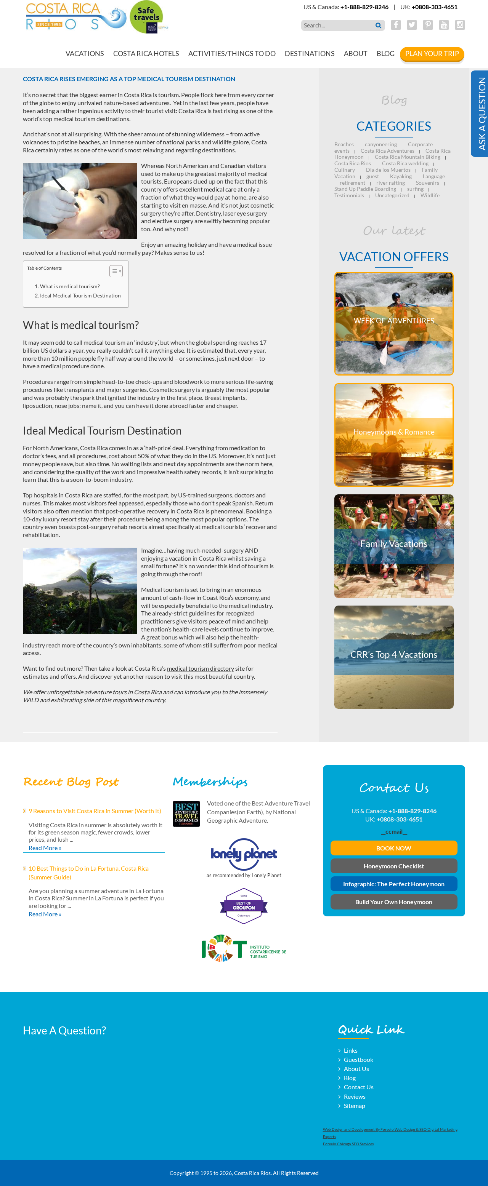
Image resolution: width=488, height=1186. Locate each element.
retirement (352, 182)
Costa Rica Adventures (387, 150)
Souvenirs (427, 182)
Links (351, 1050)
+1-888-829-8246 (364, 6)
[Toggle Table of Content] (112, 271)
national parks (181, 141)
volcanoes (36, 141)
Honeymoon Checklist (394, 866)
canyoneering (381, 144)
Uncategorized (392, 195)
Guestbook (358, 1059)
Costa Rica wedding (405, 163)
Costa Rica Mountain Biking (407, 156)
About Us (356, 1068)
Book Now (393, 848)
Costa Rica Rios (352, 163)
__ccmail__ (394, 831)
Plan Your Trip (432, 53)
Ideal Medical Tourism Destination (80, 295)
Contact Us (359, 1086)
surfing (415, 188)
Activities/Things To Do (232, 53)
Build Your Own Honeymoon (393, 901)
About (356, 53)
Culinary (344, 169)
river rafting (390, 182)
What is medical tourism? (70, 286)
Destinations (310, 53)
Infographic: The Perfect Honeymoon (394, 883)
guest (372, 176)
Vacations (85, 53)
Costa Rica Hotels (146, 53)
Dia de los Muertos (388, 169)
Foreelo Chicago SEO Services (348, 1143)
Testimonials (349, 195)
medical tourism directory (200, 668)
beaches (89, 141)
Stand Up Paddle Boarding (365, 188)
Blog (386, 53)
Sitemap (354, 1105)
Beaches (344, 144)
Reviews (355, 1096)
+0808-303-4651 (435, 6)
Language (434, 176)
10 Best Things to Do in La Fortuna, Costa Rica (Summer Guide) (89, 872)
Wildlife (430, 195)
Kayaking (401, 176)
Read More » (45, 847)
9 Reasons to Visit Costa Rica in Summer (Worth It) (95, 810)
